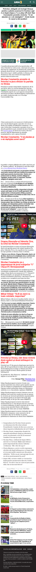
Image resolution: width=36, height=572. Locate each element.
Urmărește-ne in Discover (26, 60)
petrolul (13, 478)
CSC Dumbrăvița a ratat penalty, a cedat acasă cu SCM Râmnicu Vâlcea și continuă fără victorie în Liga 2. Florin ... (21, 490)
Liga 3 (10, 5)
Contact (29, 549)
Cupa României (22, 5)
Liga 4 (14, 5)
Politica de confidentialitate (12, 549)
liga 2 (17, 476)
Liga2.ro (4, 90)
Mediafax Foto (30, 379)
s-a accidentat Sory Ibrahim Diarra (15, 168)
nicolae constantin (6, 478)
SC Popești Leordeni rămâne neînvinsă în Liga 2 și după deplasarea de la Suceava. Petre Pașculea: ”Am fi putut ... (22, 510)
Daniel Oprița (8, 130)
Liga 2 (6, 5)
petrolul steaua (20, 478)
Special (29, 5)
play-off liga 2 (28, 478)
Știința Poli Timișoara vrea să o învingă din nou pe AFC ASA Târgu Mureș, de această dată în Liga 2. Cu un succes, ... (21, 541)
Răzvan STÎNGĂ (11, 23)
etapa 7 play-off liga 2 (9, 476)
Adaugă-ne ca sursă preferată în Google (8, 60)
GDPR (24, 549)
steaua (3, 480)
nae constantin (23, 476)
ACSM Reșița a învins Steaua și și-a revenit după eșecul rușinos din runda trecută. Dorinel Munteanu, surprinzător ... (22, 500)
